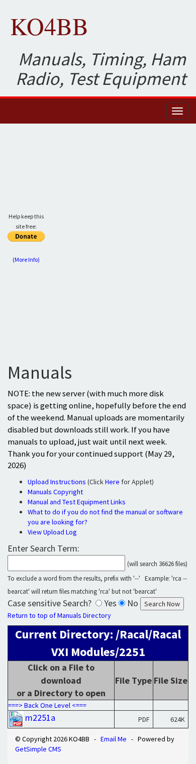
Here (112, 481)
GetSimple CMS (38, 748)
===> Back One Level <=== (47, 705)
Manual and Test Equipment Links (77, 501)
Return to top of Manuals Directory (59, 615)
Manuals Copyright (55, 491)
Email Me (114, 738)
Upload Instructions (57, 481)
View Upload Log (52, 531)
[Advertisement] (98, 242)
